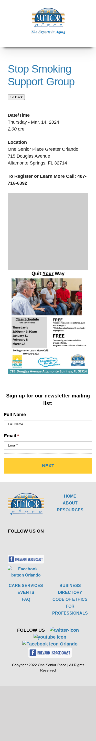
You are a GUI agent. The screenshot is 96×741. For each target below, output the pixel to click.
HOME (70, 496)
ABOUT (70, 503)
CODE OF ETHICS (70, 599)
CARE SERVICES (26, 585)
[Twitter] (22, 542)
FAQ (26, 599)
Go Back (16, 97)
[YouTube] (34, 542)
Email (11, 435)
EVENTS (25, 592)
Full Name (15, 414)
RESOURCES (70, 510)
